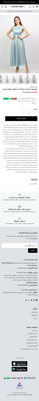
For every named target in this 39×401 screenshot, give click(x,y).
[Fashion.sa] (17, 7)
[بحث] (29, 6)
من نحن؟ (34, 331)
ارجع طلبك (34, 315)
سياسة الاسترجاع (32, 340)
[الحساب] (6, 6)
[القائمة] (33, 6)
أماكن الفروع (33, 337)
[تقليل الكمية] (34, 112)
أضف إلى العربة (21, 118)
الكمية (35, 109)
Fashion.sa (17, 358)
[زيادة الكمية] (23, 112)
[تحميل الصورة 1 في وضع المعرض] (19, 44)
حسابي (35, 318)
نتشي (31, 87)
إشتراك (33, 250)
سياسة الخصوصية (31, 343)
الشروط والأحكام (32, 346)
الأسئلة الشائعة (32, 334)
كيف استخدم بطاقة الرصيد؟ (29, 349)
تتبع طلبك (34, 312)
